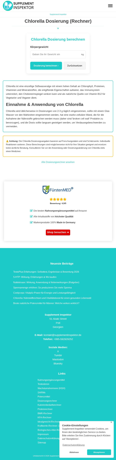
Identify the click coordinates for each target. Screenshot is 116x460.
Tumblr (58, 355)
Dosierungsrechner (47, 401)
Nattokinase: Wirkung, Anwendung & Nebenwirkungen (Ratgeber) (46, 282)
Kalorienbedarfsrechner (49, 405)
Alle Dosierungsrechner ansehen (58, 162)
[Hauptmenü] (110, 5)
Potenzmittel (44, 396)
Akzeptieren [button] (99, 452)
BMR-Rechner (45, 413)
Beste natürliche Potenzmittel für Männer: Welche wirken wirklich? (46, 303)
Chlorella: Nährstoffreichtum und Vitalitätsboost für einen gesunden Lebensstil (52, 298)
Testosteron (43, 384)
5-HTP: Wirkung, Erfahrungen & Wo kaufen (34, 277)
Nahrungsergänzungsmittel (51, 380)
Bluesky (58, 363)
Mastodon (58, 359)
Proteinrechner (45, 409)
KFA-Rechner (44, 417)
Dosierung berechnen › (46, 65)
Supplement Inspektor (58, 14)
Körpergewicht (39, 46)
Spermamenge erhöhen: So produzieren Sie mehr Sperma (42, 287)
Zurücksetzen (74, 65)
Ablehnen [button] (74, 452)
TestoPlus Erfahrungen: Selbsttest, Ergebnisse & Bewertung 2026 (46, 272)
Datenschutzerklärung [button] (74, 445)
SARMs (41, 392)
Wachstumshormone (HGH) (51, 388)
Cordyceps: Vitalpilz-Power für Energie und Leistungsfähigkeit (44, 293)
